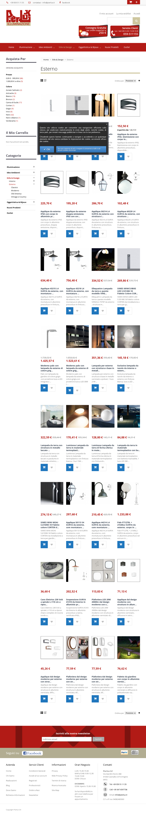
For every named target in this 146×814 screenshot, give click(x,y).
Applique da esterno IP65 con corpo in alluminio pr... (51, 214)
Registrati (33, 780)
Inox (8, 111)
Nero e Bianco (12, 117)
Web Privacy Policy (60, 775)
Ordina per (119, 81)
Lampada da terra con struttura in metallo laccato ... (51, 448)
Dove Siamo (11, 790)
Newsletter (33, 795)
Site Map (55, 790)
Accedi (137, 13)
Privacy (55, 771)
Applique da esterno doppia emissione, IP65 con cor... (76, 214)
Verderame (10, 121)
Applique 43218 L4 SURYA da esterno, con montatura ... (77, 291)
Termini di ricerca (59, 780)
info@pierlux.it (48, 2)
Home (46, 59)
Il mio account (106, 13)
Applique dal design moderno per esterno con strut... (51, 679)
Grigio (8, 108)
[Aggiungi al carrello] (44, 156)
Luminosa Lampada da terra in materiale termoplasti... (77, 448)
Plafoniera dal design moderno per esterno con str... (76, 679)
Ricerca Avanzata (59, 785)
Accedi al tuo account (38, 775)
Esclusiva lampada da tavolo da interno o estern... (127, 368)
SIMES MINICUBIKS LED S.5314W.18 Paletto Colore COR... (127, 291)
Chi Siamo (10, 775)
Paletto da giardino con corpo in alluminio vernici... (128, 679)
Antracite (10, 93)
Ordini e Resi (34, 790)
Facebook (33, 753)
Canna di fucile (12, 102)
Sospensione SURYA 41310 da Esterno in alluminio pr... (76, 602)
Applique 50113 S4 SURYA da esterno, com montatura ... (75, 525)
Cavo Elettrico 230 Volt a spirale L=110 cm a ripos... (52, 602)
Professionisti (34, 785)
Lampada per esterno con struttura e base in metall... (103, 368)
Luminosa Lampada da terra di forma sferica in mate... (103, 448)
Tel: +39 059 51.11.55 (118, 784)
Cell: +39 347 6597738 (118, 789)
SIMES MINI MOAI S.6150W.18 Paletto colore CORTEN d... (50, 525)
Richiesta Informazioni (15, 795)
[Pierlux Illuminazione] (22, 18)
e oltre (13, 81)
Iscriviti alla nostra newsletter (73, 733)
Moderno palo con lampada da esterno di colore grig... (52, 368)
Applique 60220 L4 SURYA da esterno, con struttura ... (128, 214)
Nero (8, 114)
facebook (66, 2)
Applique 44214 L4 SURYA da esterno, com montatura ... (101, 525)
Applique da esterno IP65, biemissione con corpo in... (128, 137)
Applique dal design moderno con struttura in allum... (127, 602)
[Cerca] (136, 20)
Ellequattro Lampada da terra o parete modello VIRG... (102, 291)
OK (48, 149)
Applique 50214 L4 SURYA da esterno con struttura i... (103, 214)
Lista (45, 80)
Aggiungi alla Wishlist (51, 156)
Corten (9, 105)
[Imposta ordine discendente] (139, 81)
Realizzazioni (11, 780)
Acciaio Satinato (12, 90)
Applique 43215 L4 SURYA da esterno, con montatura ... (52, 291)
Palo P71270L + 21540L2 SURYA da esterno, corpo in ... (126, 525)
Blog (8, 785)
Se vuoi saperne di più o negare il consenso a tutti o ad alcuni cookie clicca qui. (79, 149)
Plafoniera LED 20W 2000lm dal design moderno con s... (101, 602)
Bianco (9, 96)
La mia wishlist (123, 13)
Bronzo (9, 99)
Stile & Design (57, 59)
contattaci (37, 2)
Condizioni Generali (37, 771)
